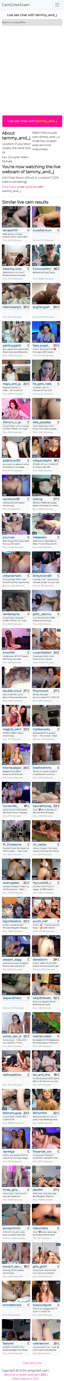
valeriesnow (41, 1343)
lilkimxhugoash (12, 1113)
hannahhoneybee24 (42, 806)
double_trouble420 (12, 690)
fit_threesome (12, 844)
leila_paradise (42, 422)
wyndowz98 (11, 499)
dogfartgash (41, 307)
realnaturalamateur (42, 1036)
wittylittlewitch (42, 998)
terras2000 (10, 230)
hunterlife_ (10, 806)
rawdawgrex (11, 614)
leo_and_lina (41, 1074)
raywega (8, 1151)
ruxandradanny (42, 652)
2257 (35, 1378)
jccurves (8, 537)
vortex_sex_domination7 (12, 1036)
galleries (31, 187)
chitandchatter (12, 575)
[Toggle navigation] (57, 4)
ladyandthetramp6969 (12, 998)
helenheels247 (12, 307)
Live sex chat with (32, 121)
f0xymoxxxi (40, 690)
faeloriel (8, 1343)
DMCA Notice (21, 1378)
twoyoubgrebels (42, 1305)
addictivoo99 (11, 460)
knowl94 (9, 652)
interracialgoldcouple (12, 767)
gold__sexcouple (42, 614)
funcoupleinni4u (42, 268)
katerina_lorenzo (12, 268)
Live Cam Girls (32, 1363)
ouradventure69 (42, 230)
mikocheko (40, 1228)
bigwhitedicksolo (12, 921)
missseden (40, 537)
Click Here (9, 187)
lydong (37, 499)
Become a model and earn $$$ (25, 1374)
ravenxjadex (11, 882)
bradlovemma (42, 767)
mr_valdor (40, 844)
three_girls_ (11, 1189)
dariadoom (40, 959)
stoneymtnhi (11, 1228)
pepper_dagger (12, 959)
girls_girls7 (40, 1266)
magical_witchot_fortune (12, 729)
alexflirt (38, 1189)
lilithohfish (40, 1113)
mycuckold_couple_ (42, 882)
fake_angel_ (41, 345)
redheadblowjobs (12, 1074)
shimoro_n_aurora (12, 422)
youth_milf (40, 921)
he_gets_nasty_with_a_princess (42, 383)
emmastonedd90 (12, 1305)
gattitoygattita (12, 345)
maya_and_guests (12, 383)
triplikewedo (41, 729)
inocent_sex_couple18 (12, 1266)
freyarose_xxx (42, 1151)
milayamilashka (42, 460)
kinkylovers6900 (42, 575)
